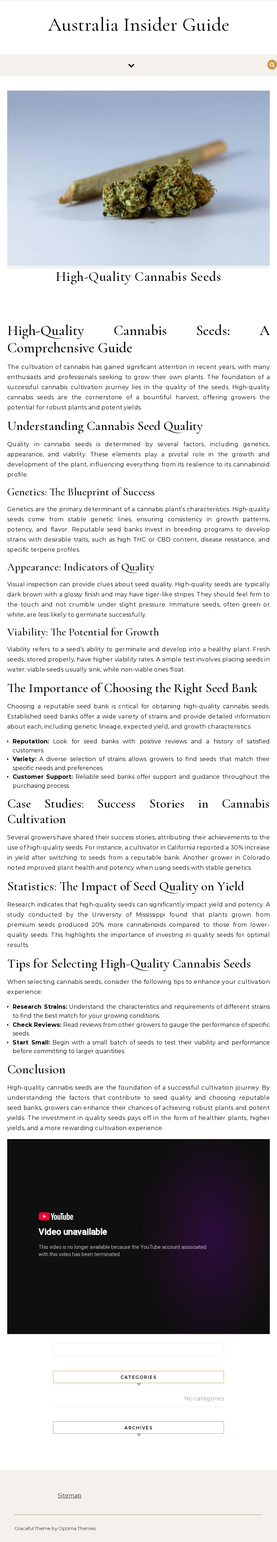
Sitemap (70, 1495)
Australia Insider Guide (138, 24)
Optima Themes (77, 1528)
